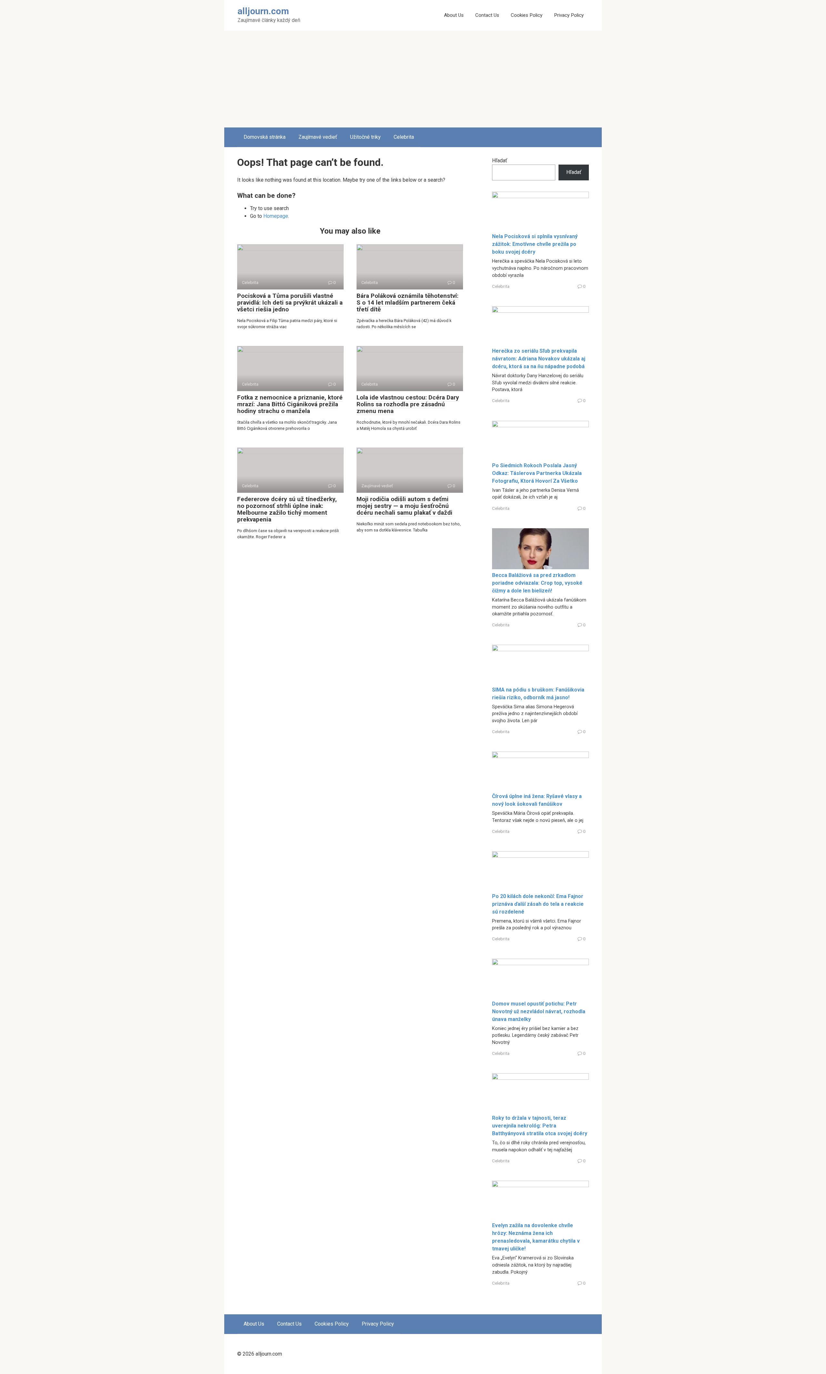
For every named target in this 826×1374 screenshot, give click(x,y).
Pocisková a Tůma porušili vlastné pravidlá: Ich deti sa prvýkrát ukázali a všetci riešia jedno (290, 302)
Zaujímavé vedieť (317, 137)
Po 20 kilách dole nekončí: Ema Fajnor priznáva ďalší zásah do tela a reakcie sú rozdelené (538, 904)
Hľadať (499, 160)
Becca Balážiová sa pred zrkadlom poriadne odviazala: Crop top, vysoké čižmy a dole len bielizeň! (537, 583)
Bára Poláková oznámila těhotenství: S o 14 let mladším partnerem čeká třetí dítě (407, 302)
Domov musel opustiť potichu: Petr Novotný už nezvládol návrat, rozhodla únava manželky (538, 1011)
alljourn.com (263, 11)
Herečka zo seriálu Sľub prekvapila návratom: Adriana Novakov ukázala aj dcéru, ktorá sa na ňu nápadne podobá (538, 358)
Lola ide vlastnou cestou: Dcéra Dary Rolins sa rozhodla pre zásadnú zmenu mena (408, 404)
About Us (454, 15)
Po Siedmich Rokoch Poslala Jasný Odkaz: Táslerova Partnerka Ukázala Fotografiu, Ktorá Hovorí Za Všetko (537, 473)
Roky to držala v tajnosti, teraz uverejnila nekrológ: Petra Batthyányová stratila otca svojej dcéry (539, 1126)
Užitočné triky (365, 137)
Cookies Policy (526, 15)
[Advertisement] (413, 79)
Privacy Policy (569, 15)
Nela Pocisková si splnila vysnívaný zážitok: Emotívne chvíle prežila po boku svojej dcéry (535, 244)
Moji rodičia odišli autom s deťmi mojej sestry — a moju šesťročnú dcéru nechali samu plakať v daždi (404, 505)
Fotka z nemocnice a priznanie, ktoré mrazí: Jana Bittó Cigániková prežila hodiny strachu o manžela (290, 404)
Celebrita (404, 137)
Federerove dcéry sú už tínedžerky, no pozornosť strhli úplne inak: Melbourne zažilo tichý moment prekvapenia (287, 509)
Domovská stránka (265, 137)
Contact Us (487, 15)
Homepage (275, 216)
